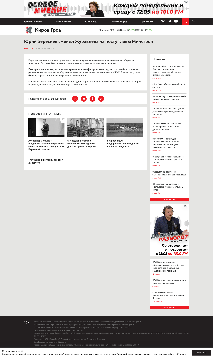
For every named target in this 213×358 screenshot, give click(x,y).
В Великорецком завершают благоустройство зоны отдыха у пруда (167, 188)
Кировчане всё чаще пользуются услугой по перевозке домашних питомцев (168, 113)
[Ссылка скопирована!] (101, 99)
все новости (169, 199)
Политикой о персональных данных (134, 354)
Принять (201, 353)
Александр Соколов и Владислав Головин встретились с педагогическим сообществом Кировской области (168, 72)
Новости (28, 48)
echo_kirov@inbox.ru (57, 342)
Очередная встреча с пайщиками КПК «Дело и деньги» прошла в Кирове (168, 161)
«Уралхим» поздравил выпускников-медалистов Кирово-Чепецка (168, 296)
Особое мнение (63, 21)
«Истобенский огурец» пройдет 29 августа (168, 87)
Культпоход (91, 21)
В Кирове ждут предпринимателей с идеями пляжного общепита (169, 99)
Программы (147, 21)
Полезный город (119, 21)
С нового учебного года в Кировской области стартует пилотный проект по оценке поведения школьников (166, 145)
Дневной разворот (33, 21)
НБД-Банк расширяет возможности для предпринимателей (169, 283)
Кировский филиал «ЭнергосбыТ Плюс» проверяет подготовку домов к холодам (168, 128)
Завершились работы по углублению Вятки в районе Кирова (169, 175)
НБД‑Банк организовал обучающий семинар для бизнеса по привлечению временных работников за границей (168, 268)
